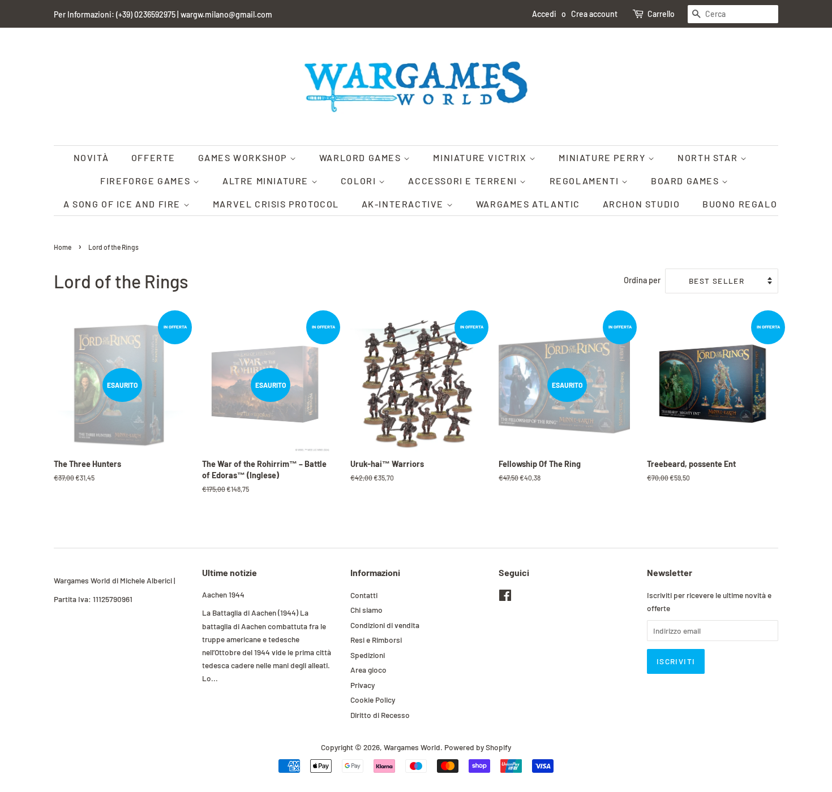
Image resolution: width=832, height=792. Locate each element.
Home (62, 247)
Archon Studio (641, 203)
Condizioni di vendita (384, 625)
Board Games (686, 180)
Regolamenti (585, 180)
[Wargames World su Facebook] (505, 597)
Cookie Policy (372, 699)
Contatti (364, 595)
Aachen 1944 (223, 594)
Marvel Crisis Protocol (276, 203)
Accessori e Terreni (464, 180)
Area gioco (368, 669)
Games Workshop (244, 157)
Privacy (362, 685)
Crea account (594, 14)
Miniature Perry (603, 157)
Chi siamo (366, 609)
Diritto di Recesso (380, 715)
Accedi (544, 14)
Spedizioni (367, 655)
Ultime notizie (229, 572)
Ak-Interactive (404, 203)
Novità (91, 157)
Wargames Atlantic (528, 203)
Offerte (153, 157)
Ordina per (642, 280)
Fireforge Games (146, 180)
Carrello (661, 14)
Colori (360, 180)
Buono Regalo (739, 203)
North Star (708, 157)
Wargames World (412, 747)
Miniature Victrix (481, 157)
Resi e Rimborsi (376, 639)
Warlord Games (361, 157)
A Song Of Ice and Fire (123, 203)
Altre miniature (266, 180)
